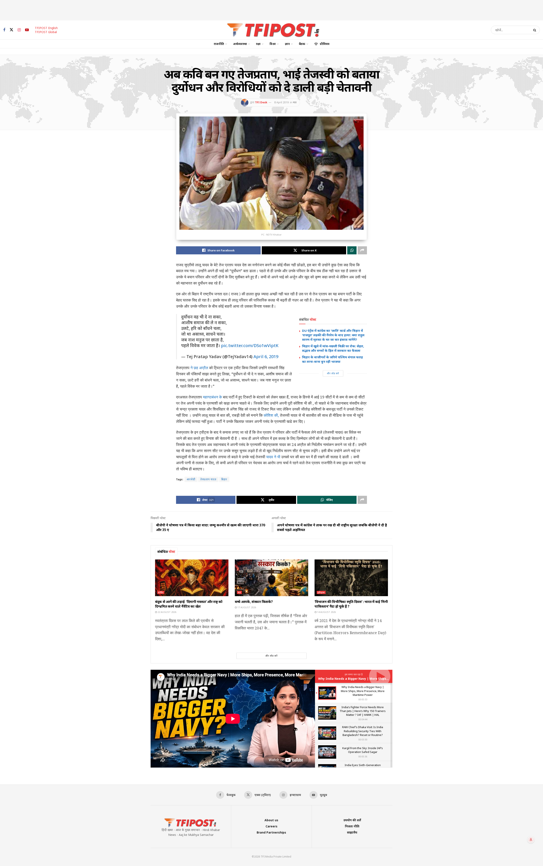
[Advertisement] (271, 9)
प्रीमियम (324, 44)
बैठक (302, 44)
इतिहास (321, 592)
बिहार (224, 479)
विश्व (273, 44)
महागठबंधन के (212, 396)
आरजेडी (191, 479)
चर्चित (161, 592)
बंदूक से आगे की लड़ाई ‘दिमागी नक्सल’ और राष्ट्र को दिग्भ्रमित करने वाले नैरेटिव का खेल (189, 604)
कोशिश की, (271, 415)
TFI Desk (261, 102)
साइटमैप (352, 832)
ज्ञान (287, 44)
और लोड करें (333, 373)
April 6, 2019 (265, 356)
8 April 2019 (281, 102)
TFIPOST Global (46, 32)
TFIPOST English (46, 28)
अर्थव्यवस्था (240, 44)
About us (271, 820)
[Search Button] (535, 30)
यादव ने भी (273, 456)
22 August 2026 (166, 612)
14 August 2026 (326, 612)
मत (295, 102)
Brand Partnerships (271, 832)
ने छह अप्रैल (199, 367)
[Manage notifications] (531, 839)
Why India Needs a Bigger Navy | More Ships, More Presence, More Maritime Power (382, 679)
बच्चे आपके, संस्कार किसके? (254, 601)
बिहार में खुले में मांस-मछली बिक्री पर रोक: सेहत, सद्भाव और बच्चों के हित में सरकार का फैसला (333, 348)
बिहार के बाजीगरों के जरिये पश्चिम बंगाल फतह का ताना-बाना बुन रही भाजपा (332, 359)
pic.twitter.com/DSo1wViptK (249, 345)
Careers (271, 826)
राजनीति (219, 44)
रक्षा (258, 44)
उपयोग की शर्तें (352, 820)
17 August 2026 (246, 607)
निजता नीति (352, 826)
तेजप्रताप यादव (208, 479)
